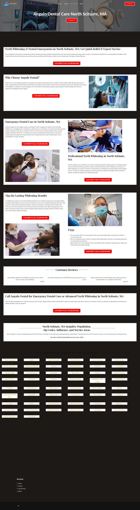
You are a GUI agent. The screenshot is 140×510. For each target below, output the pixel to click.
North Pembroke (32, 410)
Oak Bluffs (53, 373)
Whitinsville (54, 395)
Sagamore (119, 404)
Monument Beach (31, 366)
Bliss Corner (119, 360)
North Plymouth (9, 416)
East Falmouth (97, 360)
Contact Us (130, 3)
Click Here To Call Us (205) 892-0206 (67, 63)
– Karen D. (125, 281)
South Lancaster (9, 366)
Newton (97, 366)
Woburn (97, 373)
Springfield (31, 395)
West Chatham (97, 388)
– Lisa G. (83, 279)
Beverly (53, 379)
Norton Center (53, 404)
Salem (31, 404)
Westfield (31, 416)
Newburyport (53, 388)
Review (66, 3)
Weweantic (98, 395)
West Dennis (31, 388)
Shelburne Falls (75, 379)
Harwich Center (9, 410)
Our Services (74, 3)
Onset (32, 360)
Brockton (31, 379)
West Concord (10, 360)
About (81, 3)
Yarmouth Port (119, 410)
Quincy (53, 366)
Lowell (9, 404)
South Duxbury (119, 379)
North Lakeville (75, 366)
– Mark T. (42, 281)
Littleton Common (75, 404)
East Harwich (9, 379)
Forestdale (119, 366)
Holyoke (10, 388)
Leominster (75, 395)
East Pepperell (75, 388)
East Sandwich (31, 373)
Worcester (75, 373)
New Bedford (75, 360)
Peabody (97, 404)
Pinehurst (119, 395)
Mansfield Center (54, 410)
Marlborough (9, 373)
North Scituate (119, 373)
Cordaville (97, 410)
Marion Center (75, 410)
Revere (119, 388)
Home (60, 3)
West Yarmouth (53, 360)
